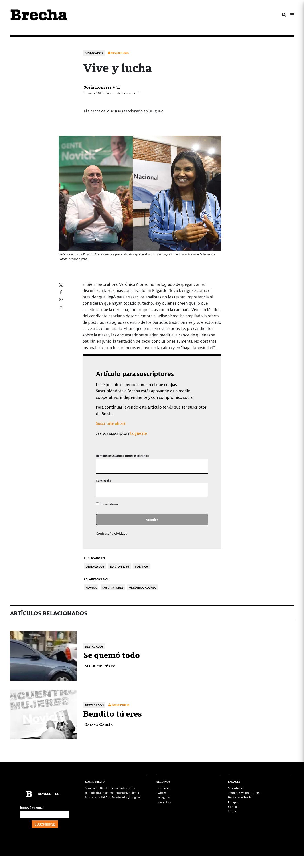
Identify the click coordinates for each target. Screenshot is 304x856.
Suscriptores (112, 587)
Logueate (138, 433)
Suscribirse (235, 788)
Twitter (161, 792)
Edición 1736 (119, 566)
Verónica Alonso (143, 587)
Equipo (233, 802)
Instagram (163, 797)
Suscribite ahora (110, 423)
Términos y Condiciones (244, 792)
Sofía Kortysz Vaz (102, 87)
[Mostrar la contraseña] (201, 490)
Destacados (94, 53)
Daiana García (98, 724)
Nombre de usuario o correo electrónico (122, 455)
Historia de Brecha (240, 797)
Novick (91, 587)
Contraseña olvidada (111, 533)
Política (141, 566)
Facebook (162, 788)
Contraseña (103, 480)
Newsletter (163, 802)
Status (232, 811)
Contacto (234, 806)
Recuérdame (109, 504)
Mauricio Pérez (99, 665)
